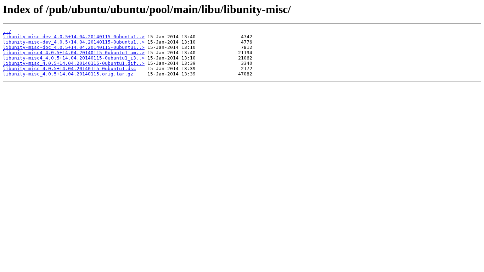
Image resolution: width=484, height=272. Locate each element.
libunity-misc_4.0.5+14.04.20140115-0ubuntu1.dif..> (74, 63)
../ (7, 31)
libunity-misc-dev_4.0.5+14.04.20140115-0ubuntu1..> (74, 36)
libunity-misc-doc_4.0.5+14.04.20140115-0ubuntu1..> (74, 47)
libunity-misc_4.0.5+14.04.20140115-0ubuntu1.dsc (69, 68)
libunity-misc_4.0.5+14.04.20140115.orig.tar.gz (68, 73)
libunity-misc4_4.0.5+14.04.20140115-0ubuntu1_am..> (74, 52)
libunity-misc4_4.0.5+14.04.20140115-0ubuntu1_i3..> (74, 58)
